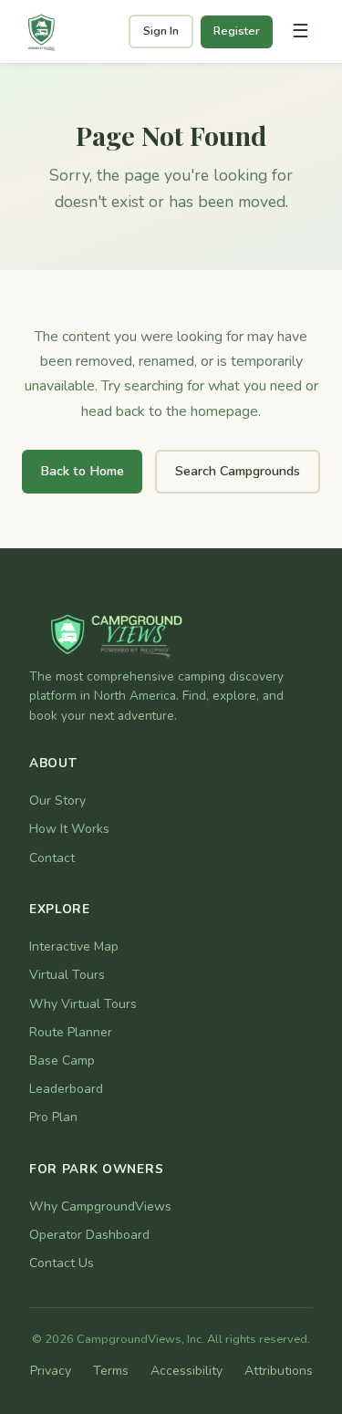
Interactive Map (74, 946)
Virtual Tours (67, 974)
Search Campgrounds (237, 471)
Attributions (278, 1370)
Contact (52, 858)
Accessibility (186, 1370)
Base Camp (62, 1060)
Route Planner (70, 1032)
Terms (111, 1370)
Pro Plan (53, 1117)
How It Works (69, 828)
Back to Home (82, 471)
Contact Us (61, 1263)
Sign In (161, 31)
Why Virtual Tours (83, 1004)
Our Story (57, 800)
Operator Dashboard (89, 1234)
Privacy (50, 1370)
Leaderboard (66, 1088)
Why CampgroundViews (100, 1206)
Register (236, 31)
